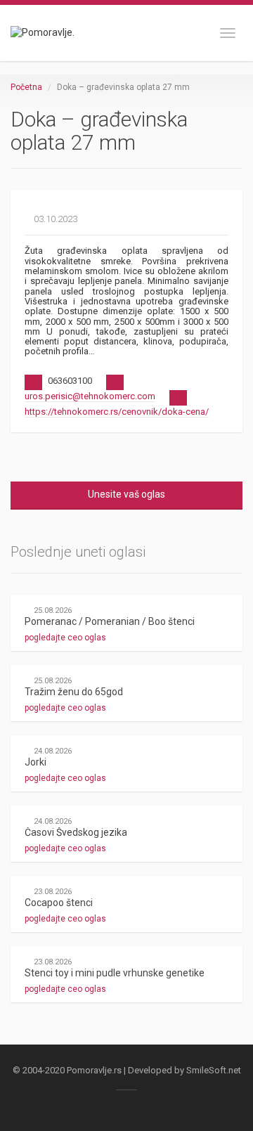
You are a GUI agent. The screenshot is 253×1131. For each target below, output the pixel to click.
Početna (26, 87)
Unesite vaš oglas (126, 494)
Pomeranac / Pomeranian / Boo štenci (110, 621)
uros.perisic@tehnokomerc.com (90, 396)
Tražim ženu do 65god (74, 691)
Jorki (35, 762)
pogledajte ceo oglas (66, 637)
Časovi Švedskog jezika (76, 832)
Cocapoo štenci (59, 902)
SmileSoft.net (213, 1070)
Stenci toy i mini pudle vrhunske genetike (115, 972)
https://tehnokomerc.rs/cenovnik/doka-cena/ (117, 411)
